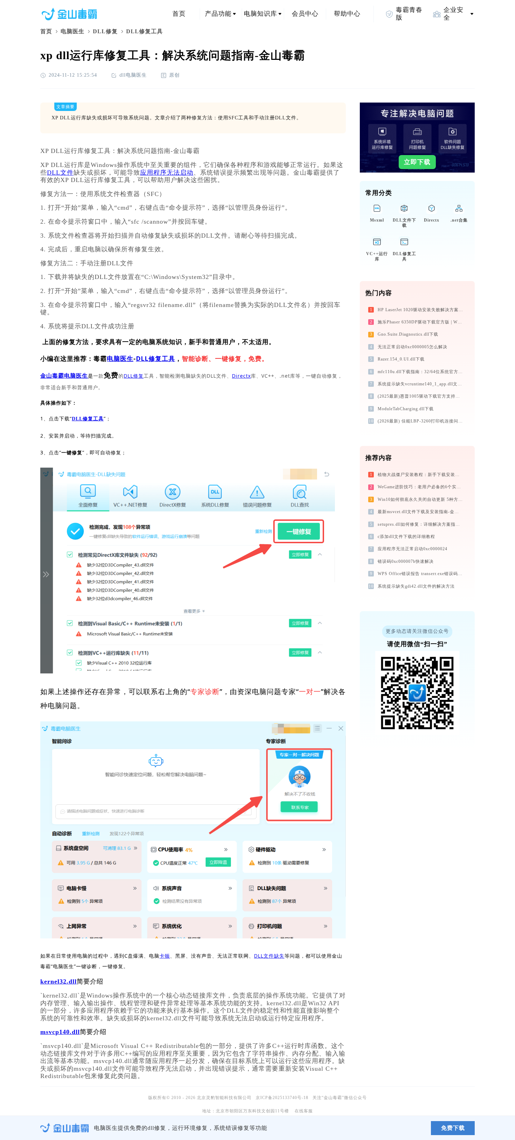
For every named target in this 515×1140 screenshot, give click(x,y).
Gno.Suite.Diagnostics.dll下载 (408, 334)
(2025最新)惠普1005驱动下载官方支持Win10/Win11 (421, 396)
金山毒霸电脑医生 (64, 376)
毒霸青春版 (409, 13)
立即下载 (417, 162)
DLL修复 (105, 31)
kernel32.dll (58, 981)
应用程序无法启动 (166, 172)
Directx (241, 375)
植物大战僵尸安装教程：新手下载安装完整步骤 (421, 474)
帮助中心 (347, 13)
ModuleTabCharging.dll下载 (406, 408)
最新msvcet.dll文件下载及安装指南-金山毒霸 (421, 511)
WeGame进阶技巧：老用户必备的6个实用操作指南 (421, 486)
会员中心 (305, 13)
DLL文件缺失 (269, 955)
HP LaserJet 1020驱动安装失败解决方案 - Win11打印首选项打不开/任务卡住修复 (421, 309)
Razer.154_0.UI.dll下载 (401, 359)
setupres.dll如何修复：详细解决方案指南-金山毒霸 (421, 524)
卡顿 (164, 955)
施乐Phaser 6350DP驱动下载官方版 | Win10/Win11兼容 (421, 322)
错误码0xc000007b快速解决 (406, 561)
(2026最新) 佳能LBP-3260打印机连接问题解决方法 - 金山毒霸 (421, 421)
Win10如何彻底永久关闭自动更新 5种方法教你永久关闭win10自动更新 (421, 499)
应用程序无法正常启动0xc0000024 (412, 548)
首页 (179, 13)
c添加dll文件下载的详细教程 (406, 536)
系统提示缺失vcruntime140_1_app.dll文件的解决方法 (421, 384)
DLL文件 (60, 172)
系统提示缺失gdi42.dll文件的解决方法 (416, 586)
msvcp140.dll (60, 1031)
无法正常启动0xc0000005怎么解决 (412, 346)
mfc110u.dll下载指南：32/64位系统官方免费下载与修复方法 (421, 371)
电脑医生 (72, 31)
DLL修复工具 (155, 358)
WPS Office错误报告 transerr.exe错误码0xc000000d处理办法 (421, 573)
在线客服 (304, 1110)
